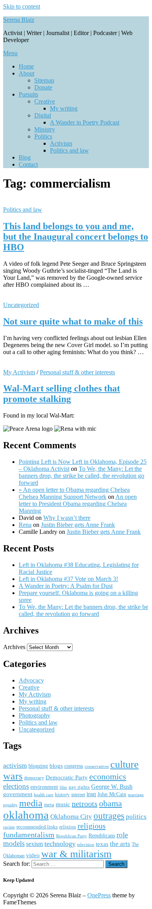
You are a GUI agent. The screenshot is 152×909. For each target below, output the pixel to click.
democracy (34, 778)
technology (60, 844)
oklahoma (26, 815)
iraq (91, 794)
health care (43, 795)
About (26, 73)
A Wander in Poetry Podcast (84, 122)
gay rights (79, 787)
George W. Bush (112, 786)
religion (67, 827)
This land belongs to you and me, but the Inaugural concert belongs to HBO (75, 236)
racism (9, 827)
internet (78, 794)
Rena (25, 524)
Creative (44, 101)
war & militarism (76, 854)
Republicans (101, 836)
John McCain (111, 794)
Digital (42, 115)
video (33, 855)
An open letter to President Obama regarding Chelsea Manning (78, 503)
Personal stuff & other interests (77, 372)
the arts (120, 844)
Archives (14, 647)
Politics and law (69, 150)
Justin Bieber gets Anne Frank (78, 524)
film (63, 787)
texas (102, 844)
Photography (34, 715)
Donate (43, 87)
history (62, 794)
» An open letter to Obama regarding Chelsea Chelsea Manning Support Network (74, 493)
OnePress (99, 895)
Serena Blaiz (18, 19)
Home (26, 66)
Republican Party (71, 836)
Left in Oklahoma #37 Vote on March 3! (68, 579)
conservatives (97, 766)
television (85, 844)
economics (107, 776)
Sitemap (44, 80)
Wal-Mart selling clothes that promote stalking (61, 393)
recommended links (37, 827)
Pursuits (28, 94)
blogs (56, 766)
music (63, 804)
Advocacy (31, 680)
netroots (84, 803)
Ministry (44, 129)
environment (44, 787)
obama (110, 803)
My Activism (19, 372)
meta (49, 804)
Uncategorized (21, 305)
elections (16, 786)
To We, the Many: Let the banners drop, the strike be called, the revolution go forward (81, 475)
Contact (28, 164)
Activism (61, 143)
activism (15, 765)
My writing (64, 108)
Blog (25, 157)
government (17, 794)
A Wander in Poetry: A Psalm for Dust (66, 586)
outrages (109, 816)
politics (136, 816)
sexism (34, 844)
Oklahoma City (71, 816)
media (30, 803)
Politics (43, 136)
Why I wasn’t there (66, 517)
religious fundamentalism (54, 830)
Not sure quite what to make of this (73, 321)
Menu (10, 53)
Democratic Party (67, 777)
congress (73, 766)
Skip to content (21, 6)
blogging (38, 766)
